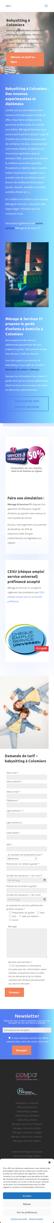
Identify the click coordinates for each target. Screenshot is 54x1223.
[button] (49, 1162)
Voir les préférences (27, 1212)
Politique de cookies (19, 1219)
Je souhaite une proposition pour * (25, 854)
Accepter (27, 1195)
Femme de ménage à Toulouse (27, 1151)
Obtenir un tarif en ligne (22, 59)
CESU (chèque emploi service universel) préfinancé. (26, 597)
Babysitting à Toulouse (27, 1103)
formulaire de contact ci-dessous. (22, 369)
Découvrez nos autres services (27, 403)
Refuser (27, 1204)
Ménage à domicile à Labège (27, 1132)
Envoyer (14, 992)
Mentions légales (36, 1219)
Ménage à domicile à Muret (27, 1128)
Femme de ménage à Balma (27, 1155)
